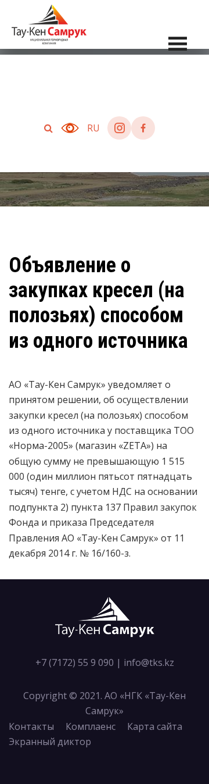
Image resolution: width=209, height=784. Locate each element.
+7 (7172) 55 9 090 (74, 662)
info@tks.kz (149, 662)
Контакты (31, 726)
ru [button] (93, 128)
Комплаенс (91, 726)
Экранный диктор (50, 741)
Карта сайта (154, 726)
